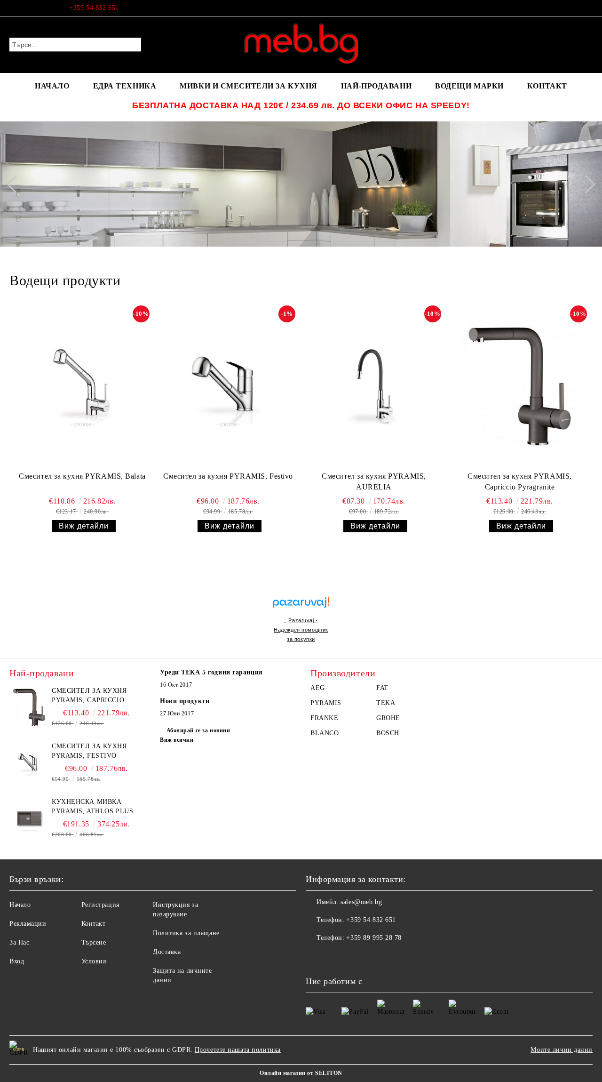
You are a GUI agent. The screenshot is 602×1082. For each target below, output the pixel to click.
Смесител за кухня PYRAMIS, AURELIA (374, 481)
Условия (93, 961)
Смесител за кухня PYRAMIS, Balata (82, 476)
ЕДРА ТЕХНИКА (125, 86)
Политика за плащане (186, 933)
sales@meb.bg (361, 902)
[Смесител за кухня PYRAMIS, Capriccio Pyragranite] (519, 386)
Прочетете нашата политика (238, 1049)
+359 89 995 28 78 (374, 937)
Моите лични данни (562, 1049)
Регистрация (100, 904)
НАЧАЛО (52, 86)
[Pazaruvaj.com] (301, 606)
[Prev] (15, 184)
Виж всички (177, 740)
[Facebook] (587, 8)
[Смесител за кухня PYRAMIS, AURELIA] (374, 386)
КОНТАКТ (547, 86)
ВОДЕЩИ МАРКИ (469, 86)
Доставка (167, 951)
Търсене (93, 942)
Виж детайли (84, 526)
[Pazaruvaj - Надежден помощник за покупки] (301, 592)
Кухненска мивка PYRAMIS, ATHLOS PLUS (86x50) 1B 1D (92, 807)
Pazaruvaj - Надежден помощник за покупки (301, 629)
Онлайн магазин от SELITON (301, 1073)
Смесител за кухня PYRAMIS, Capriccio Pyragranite (519, 481)
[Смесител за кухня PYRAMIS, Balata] (82, 386)
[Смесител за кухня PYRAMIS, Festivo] (228, 386)
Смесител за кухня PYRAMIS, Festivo (228, 476)
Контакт (93, 923)
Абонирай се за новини (198, 730)
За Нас (19, 942)
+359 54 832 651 (94, 7)
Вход (16, 961)
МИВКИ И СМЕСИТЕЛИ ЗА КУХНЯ (248, 86)
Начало (20, 904)
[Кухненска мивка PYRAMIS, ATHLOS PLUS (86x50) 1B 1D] (29, 818)
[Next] (586, 184)
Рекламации (28, 923)
